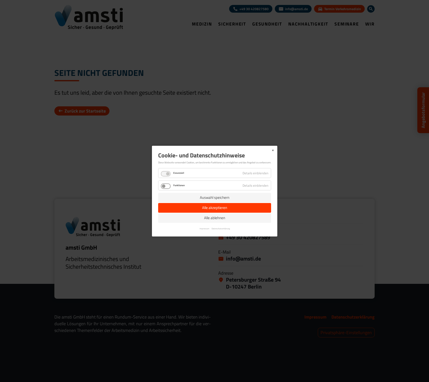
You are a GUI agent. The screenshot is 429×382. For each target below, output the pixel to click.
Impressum (204, 228)
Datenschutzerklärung (220, 228)
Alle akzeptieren (214, 207)
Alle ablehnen (214, 218)
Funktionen (179, 185)
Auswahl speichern (214, 197)
